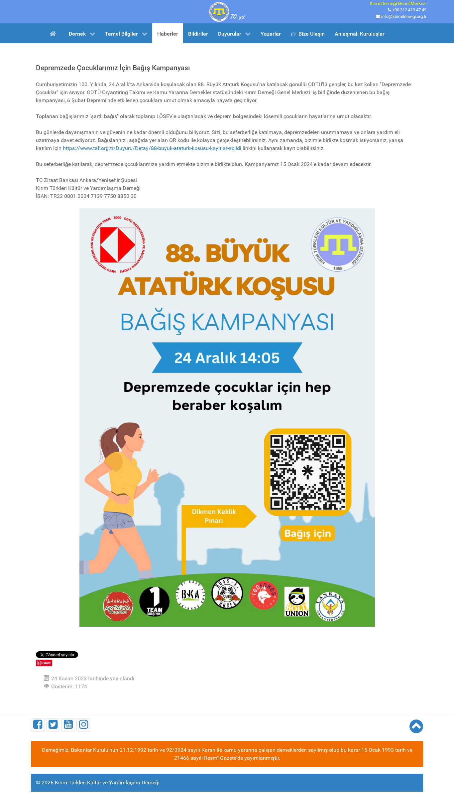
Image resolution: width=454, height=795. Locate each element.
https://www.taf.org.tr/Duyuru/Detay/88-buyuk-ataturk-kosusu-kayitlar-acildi (152, 148)
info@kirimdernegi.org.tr (403, 16)
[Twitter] (53, 724)
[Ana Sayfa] (54, 33)
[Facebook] (38, 724)
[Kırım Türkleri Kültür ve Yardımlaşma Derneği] (227, 11)
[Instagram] (83, 724)
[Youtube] (68, 724)
